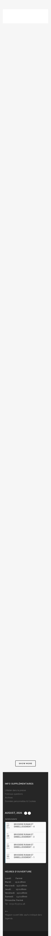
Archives (9, 797)
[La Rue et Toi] (25, 197)
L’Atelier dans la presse (15, 790)
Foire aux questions (14, 794)
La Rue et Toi (12, 222)
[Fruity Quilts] (25, 415)
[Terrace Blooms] (25, 121)
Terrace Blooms (15, 146)
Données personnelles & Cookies (20, 801)
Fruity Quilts (13, 440)
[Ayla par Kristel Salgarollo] (25, 705)
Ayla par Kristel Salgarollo (23, 730)
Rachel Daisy (12, 73)
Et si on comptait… (16, 512)
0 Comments (26, 91)
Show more (25, 763)
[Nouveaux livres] (25, 556)
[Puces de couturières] (25, 633)
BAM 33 (8, 295)
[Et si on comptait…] (25, 487)
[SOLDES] (25, 346)
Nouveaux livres (15, 581)
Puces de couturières (18, 657)
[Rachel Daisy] (25, 48)
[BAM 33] (25, 270)
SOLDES (8, 371)
